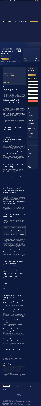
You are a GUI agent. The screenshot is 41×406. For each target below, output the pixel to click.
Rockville (29, 155)
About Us (19, 21)
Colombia (29, 166)
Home (16, 21)
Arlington (29, 149)
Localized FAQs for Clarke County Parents (9, 80)
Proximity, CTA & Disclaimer (7, 82)
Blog (21, 21)
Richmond (29, 152)
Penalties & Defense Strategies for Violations (9, 75)
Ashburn (29, 146)
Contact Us (24, 21)
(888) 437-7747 (37, 0)
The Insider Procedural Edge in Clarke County (9, 73)
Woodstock (29, 163)
